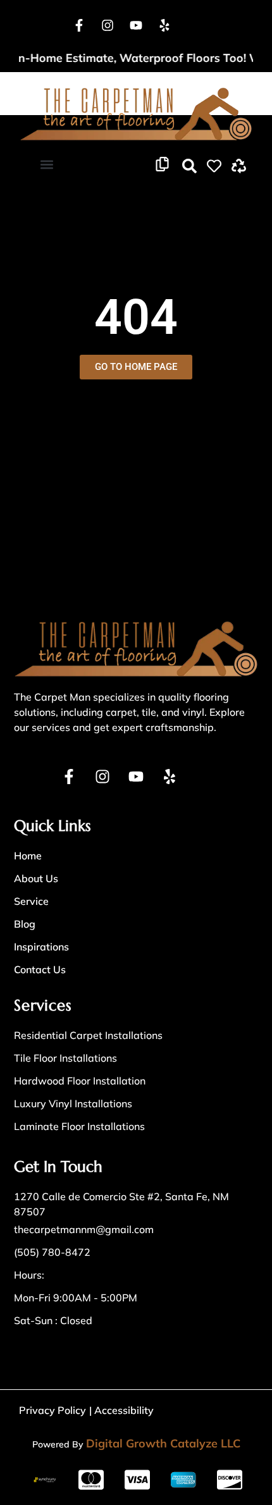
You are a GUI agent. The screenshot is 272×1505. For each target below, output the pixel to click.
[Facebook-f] (79, 25)
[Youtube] (136, 25)
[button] (46, 164)
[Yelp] (164, 25)
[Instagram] (107, 25)
